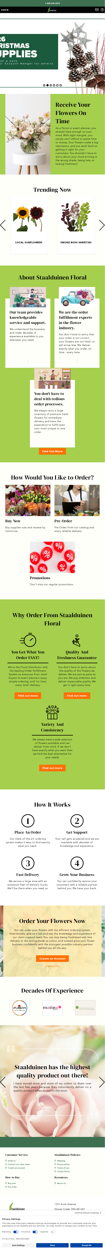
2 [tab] (47, 85)
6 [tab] (61, 85)
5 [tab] (57, 85)
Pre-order (12, 1187)
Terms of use (63, 1168)
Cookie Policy (63, 1171)
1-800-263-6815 (52, 3)
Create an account (16, 1168)
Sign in (4, 10)
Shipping (61, 1160)
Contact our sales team (19, 1164)
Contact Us (52, 966)
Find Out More (52, 451)
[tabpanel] (52, 53)
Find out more (28, 695)
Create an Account (52, 958)
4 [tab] (54, 85)
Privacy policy (63, 1164)
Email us (12, 1160)
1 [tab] (44, 85)
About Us (61, 1183)
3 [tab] (51, 85)
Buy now (12, 1183)
